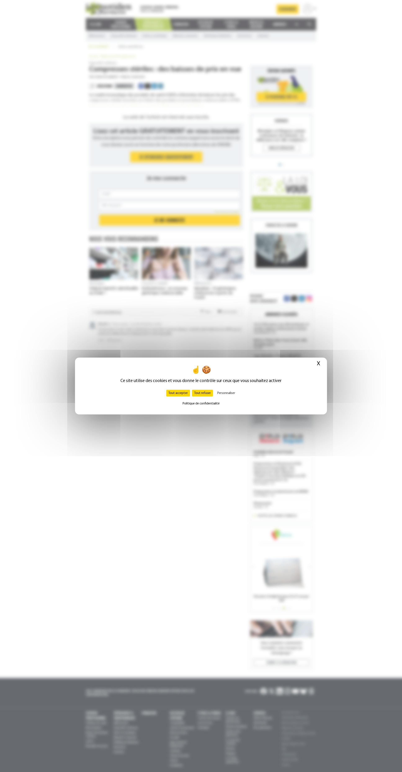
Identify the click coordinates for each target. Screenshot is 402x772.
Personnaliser (226, 393)
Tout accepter (178, 393)
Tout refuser (202, 393)
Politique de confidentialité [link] (201, 403)
